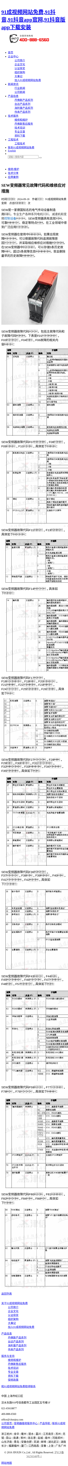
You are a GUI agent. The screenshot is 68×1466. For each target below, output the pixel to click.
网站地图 (6, 1463)
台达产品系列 (22, 104)
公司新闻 (20, 92)
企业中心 (13, 56)
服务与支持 (8, 1356)
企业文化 (20, 64)
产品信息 (13, 96)
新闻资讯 (13, 84)
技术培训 (20, 127)
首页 (10, 52)
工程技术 (13, 139)
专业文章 (20, 131)
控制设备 (10, 218)
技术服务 (13, 115)
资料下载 (20, 135)
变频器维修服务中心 (26, 1423)
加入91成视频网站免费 (28, 80)
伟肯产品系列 (22, 112)
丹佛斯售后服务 (24, 123)
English (12, 150)
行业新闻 (20, 88)
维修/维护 (13, 169)
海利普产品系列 (24, 108)
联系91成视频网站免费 (21, 147)
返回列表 (6, 1293)
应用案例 (13, 177)
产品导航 (45, 1423)
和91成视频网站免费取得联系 (18, 1386)
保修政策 (13, 1379)
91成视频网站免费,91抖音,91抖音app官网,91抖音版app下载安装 (33, 19)
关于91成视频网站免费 (14, 1303)
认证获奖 (20, 68)
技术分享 (13, 173)
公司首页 (7, 1423)
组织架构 (20, 72)
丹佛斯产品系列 (24, 100)
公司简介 (20, 60)
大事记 (18, 76)
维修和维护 (21, 119)
